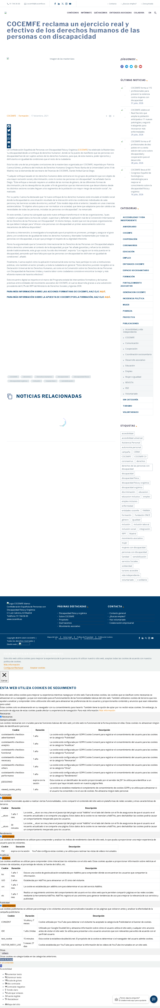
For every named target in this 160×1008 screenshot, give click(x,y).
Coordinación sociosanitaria (138, 354)
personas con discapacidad (134, 552)
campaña (126, 452)
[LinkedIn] (59, 4)
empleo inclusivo (129, 501)
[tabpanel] (80, 757)
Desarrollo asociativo (135, 360)
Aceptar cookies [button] (37, 667)
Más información (12, 664)
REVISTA (129, 382)
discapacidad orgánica (18, 381)
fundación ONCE (142, 515)
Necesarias (7, 716)
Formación (23, 115)
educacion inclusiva (131, 496)
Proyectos (129, 317)
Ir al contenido (7, 962)
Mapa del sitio (52, 637)
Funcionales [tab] (5, 794)
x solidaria (142, 579)
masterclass (51, 381)
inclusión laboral (141, 524)
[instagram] (135, 67)
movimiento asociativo (132, 538)
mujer (124, 542)
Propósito (63, 619)
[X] (62, 4)
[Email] (61, 142)
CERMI (137, 452)
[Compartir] (61, 146)
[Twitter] (61, 130)
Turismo (127, 406)
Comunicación (131, 343)
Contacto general (118, 613)
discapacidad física (81, 377)
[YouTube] (70, 4)
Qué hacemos (100, 13)
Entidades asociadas (121, 13)
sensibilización (67, 381)
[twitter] (131, 67)
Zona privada (147, 3)
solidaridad (127, 566)
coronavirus (130, 245)
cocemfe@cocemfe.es (36, 3)
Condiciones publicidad (92, 639)
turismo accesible (130, 570)
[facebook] (122, 67)
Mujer (126, 305)
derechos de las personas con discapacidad (136, 467)
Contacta (112, 3)
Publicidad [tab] (5, 902)
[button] (1, 965)
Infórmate (86, 13)
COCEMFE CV (140, 456)
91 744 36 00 (15, 3)
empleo (146, 496)
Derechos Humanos (44, 377)
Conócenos (73, 13)
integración (144, 529)
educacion (143, 492)
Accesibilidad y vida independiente (133, 330)
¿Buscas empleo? (129, 3)
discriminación (128, 492)
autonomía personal (131, 447)
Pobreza (127, 311)
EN (150, 13)
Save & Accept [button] (6, 959)
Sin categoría (130, 400)
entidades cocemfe (130, 510)
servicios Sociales (130, 561)
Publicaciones (131, 323)
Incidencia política (133, 298)
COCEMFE (11, 115)
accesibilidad (127, 433)
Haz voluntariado (118, 619)
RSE (127, 388)
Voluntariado (131, 393)
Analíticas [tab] (4, 855)
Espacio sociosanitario (136, 270)
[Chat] (154, 999)
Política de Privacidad (85, 637)
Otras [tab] (2, 950)
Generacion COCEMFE (134, 292)
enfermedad (127, 505)
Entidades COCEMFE (133, 264)
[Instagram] (66, 4)
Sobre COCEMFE (66, 616)
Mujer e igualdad (133, 376)
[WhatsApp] (61, 138)
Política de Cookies (105, 637)
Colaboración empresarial (122, 623)
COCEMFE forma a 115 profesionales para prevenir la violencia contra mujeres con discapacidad (141, 94)
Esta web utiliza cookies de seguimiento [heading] (33, 653)
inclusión (36, 381)
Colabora (139, 13)
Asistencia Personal (131, 442)
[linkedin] (126, 67)
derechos (27, 377)
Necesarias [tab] (5, 713)
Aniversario (129, 227)
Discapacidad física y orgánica (73, 613)
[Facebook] (55, 4)
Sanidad (125, 556)
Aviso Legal (67, 637)
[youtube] (140, 67)
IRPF (124, 533)
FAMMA (146, 510)
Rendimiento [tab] (6, 833)
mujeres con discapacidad (134, 547)
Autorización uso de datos (68, 639)
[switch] (1, 798)
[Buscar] (155, 12)
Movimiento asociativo (69, 626)
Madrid (132, 533)
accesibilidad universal (132, 438)
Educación (128, 252)
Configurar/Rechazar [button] (13, 667)
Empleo (127, 258)
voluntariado (128, 579)
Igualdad (136, 519)
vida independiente (131, 575)
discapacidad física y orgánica (135, 482)
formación (126, 515)
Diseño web (12, 644)
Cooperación (130, 239)
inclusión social (129, 529)
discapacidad (63, 377)
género (125, 519)
